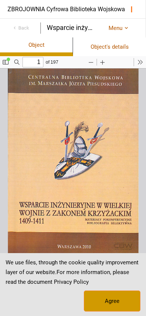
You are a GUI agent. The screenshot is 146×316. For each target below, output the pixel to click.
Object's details (110, 46)
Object (36, 45)
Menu (115, 28)
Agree (112, 301)
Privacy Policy (71, 282)
